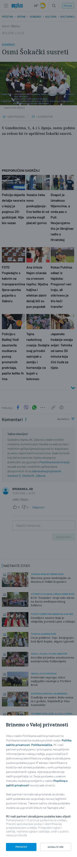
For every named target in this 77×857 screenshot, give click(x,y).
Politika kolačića (41, 745)
